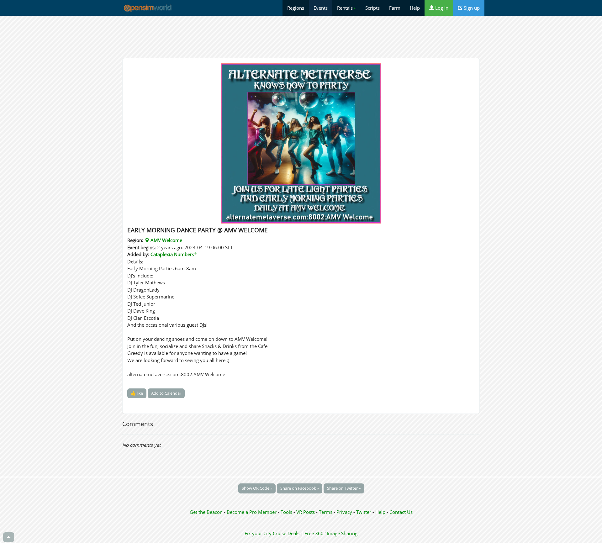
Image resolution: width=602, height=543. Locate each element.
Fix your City (258, 533)
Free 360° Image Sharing (330, 533)
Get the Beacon (206, 512)
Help (415, 8)
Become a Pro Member (252, 512)
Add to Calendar (166, 393)
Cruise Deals (286, 533)
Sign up (471, 8)
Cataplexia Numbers (173, 254)
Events (321, 8)
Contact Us (401, 512)
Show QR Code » (257, 488)
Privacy (344, 512)
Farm (394, 8)
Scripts (372, 8)
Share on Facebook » (299, 488)
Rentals (346, 8)
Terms (326, 512)
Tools (287, 512)
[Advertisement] (301, 37)
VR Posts (306, 512)
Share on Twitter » (344, 488)
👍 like (137, 393)
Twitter (363, 512)
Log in (441, 8)
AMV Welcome (165, 240)
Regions (295, 8)
